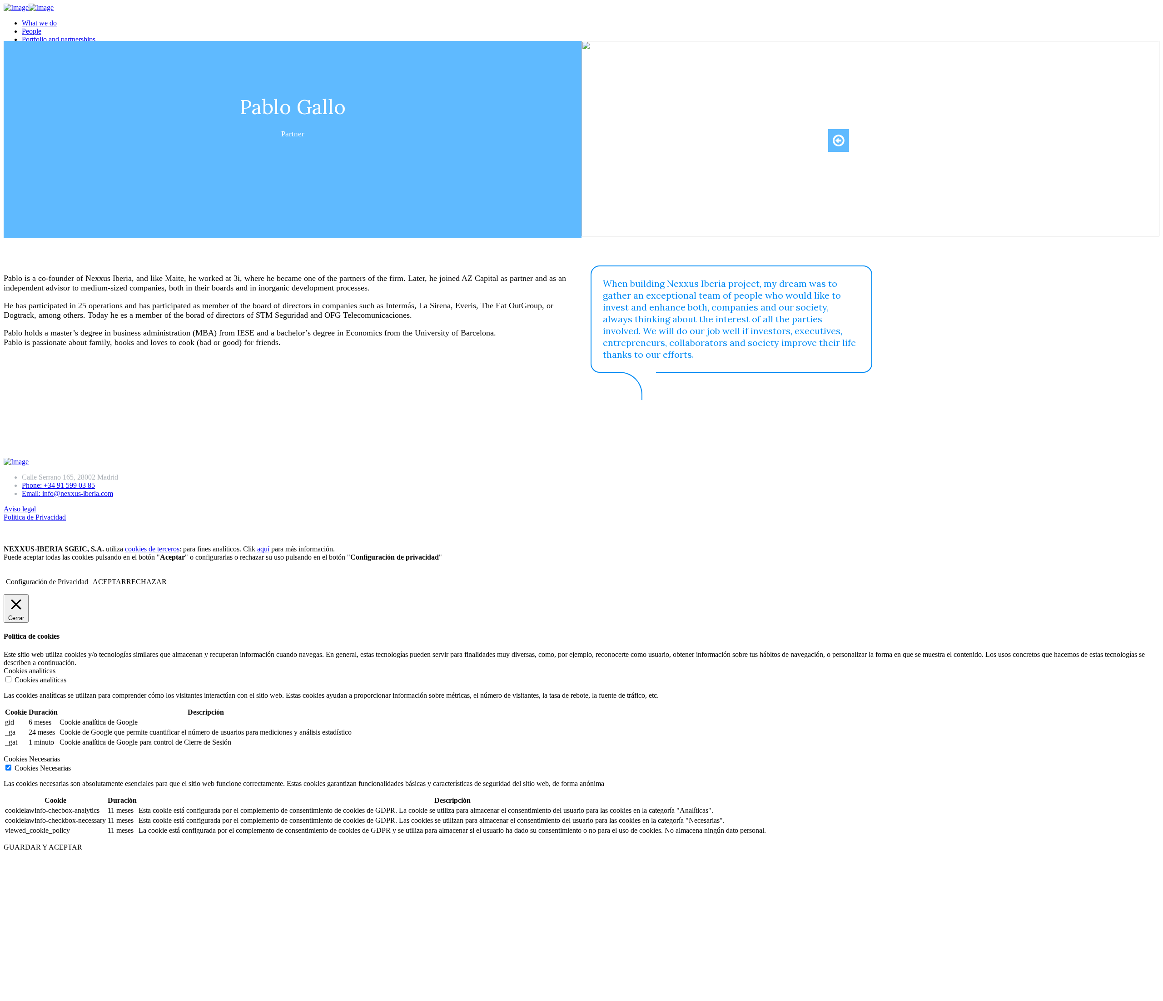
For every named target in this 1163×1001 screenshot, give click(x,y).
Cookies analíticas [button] (29, 671)
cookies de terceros (152, 549)
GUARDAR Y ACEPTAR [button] (43, 847)
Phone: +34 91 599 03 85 (58, 485)
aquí (263, 549)
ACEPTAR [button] (109, 582)
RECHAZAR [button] (146, 582)
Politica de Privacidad (35, 517)
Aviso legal (20, 509)
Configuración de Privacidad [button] (47, 582)
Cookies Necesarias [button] (32, 759)
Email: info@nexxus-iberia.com (67, 493)
